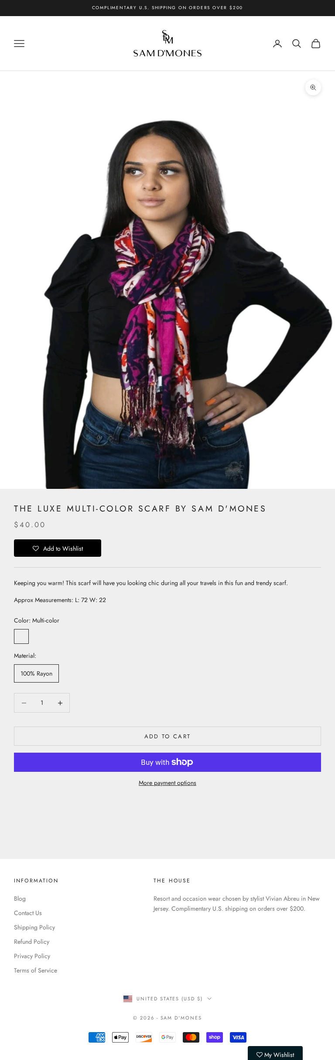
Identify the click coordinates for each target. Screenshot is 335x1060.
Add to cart (167, 736)
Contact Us (28, 913)
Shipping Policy (34, 927)
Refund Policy (31, 941)
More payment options (167, 782)
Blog (20, 898)
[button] (57, 548)
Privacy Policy (32, 956)
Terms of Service (35, 970)
